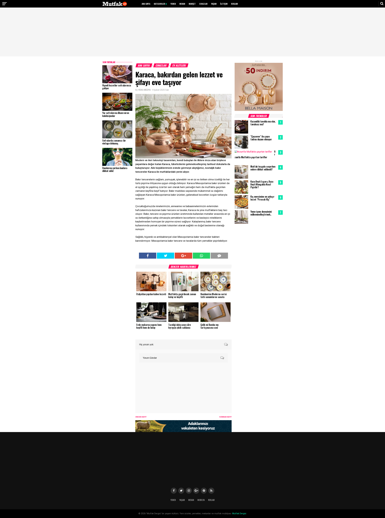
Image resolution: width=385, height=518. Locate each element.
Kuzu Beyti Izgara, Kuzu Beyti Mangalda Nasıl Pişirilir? (261, 184)
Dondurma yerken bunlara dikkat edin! (114, 169)
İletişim (224, 3)
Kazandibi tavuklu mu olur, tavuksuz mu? (263, 123)
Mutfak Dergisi (239, 513)
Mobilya (201, 499)
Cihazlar (203, 3)
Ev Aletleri (179, 65)
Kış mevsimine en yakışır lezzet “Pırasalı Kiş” (262, 198)
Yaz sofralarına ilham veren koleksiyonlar (115, 114)
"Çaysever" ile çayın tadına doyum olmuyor (261, 138)
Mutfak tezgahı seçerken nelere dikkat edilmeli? (262, 168)
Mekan (182, 3)
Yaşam (214, 3)
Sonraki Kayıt (225, 417)
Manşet (192, 3)
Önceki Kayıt (140, 417)
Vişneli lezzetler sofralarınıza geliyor (116, 87)
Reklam (234, 3)
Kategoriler (160, 3)
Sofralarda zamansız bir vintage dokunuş (114, 142)
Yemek (173, 3)
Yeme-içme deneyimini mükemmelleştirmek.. (261, 213)
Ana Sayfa (146, 3)
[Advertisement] (192, 32)
